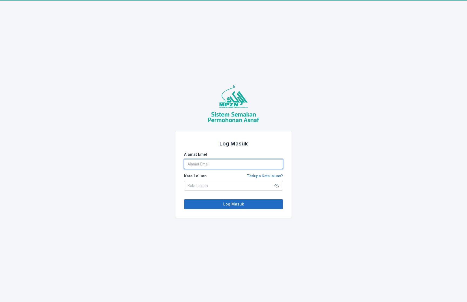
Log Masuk (233, 204)
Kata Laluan (233, 176)
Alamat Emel (195, 154)
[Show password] (276, 185)
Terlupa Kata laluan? (265, 176)
